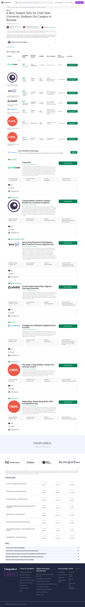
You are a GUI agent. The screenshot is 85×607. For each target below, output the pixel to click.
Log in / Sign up (79, 2)
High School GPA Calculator (27, 580)
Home (8, 7)
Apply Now (74, 152)
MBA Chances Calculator (26, 582)
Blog (21, 590)
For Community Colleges (42, 581)
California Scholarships (26, 572)
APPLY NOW (71, 65)
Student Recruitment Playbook (44, 589)
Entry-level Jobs (24, 588)
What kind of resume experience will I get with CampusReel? (20, 559)
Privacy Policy (70, 575)
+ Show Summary (10, 47)
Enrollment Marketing (42, 592)
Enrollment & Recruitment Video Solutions (44, 575)
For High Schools (62, 574)
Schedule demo (11, 574)
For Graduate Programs (42, 586)
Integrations (61, 577)
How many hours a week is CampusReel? (15, 547)
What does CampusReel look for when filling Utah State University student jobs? (24, 556)
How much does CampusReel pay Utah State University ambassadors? (22, 550)
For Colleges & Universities (43, 578)
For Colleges (61, 572)
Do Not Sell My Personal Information (72, 586)
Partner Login (39, 594)
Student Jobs (23, 585)
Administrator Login (61, 581)
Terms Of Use (71, 580)
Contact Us (72, 572)
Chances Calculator (25, 574)
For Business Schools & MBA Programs (46, 584)
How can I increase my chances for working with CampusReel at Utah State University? (26, 553)
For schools (69, 2)
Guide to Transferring (25, 577)
